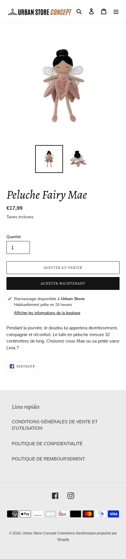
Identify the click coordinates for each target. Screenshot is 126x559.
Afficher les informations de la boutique (47, 313)
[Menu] (116, 11)
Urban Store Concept (39, 533)
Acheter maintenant (63, 283)
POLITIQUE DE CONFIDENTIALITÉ (47, 443)
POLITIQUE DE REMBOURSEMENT (48, 458)
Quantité (13, 237)
